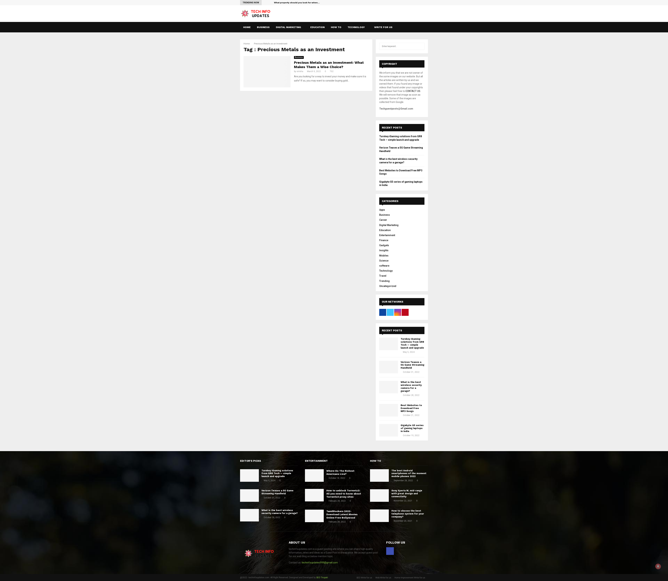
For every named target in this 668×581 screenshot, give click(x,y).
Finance (383, 240)
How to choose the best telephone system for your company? (407, 513)
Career (383, 220)
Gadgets (384, 245)
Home (247, 27)
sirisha (300, 71)
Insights (383, 250)
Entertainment (387, 235)
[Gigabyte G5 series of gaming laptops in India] (388, 430)
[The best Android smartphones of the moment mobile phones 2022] (379, 475)
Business (263, 27)
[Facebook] (422, 27)
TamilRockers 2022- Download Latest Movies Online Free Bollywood (341, 514)
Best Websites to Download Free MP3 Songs (411, 408)
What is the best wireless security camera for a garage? (411, 386)
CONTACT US (412, 91)
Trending (384, 281)
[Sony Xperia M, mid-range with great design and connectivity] (379, 495)
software (384, 265)
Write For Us (383, 27)
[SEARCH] (420, 46)
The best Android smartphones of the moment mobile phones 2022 (408, 473)
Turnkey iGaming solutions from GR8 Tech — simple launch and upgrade (412, 343)
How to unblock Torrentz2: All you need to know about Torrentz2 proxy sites (343, 493)
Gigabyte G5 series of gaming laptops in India (412, 428)
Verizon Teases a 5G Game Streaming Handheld (412, 365)
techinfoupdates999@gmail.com (320, 562)
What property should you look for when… (297, 2)
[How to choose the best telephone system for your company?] (379, 515)
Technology (356, 27)
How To (336, 27)
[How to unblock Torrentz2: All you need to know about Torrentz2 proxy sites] (314, 495)
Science (383, 260)
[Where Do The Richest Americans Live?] (314, 475)
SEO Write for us (364, 577)
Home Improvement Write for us (410, 577)
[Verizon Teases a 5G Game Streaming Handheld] (388, 367)
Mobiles (383, 255)
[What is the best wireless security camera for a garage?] (388, 387)
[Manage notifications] (658, 566)
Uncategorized (387, 286)
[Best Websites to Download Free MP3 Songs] (388, 410)
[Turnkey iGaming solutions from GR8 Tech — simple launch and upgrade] (388, 344)
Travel (382, 275)
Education (317, 27)
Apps (382, 209)
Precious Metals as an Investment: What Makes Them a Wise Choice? (329, 64)
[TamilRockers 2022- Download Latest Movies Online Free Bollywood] (314, 516)
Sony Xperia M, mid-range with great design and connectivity (406, 493)
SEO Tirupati (322, 577)
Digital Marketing (288, 27)
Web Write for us (383, 577)
